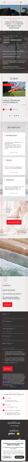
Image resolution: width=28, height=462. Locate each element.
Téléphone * (9, 328)
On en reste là (19, 441)
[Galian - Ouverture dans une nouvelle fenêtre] (11, 433)
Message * (8, 343)
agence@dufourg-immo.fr (12, 294)
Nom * (6, 314)
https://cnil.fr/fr (5, 380)
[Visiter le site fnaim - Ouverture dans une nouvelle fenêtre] (18, 434)
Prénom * (8, 321)
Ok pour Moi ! (19, 457)
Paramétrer (7, 457)
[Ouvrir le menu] (21, 2)
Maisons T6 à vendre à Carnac (12, 412)
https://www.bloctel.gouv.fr (8, 383)
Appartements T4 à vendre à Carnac (13, 413)
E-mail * (7, 336)
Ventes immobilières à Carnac (12, 407)
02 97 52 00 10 (9, 290)
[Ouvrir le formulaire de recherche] (4, 2)
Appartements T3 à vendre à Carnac (13, 414)
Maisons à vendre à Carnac (12, 400)
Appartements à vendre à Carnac (13, 401)
